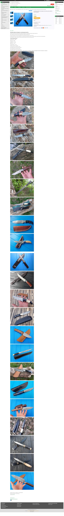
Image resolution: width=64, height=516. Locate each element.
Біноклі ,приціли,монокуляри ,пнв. (4, 11)
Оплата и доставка (50, 504)
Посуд (2, 21)
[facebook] (10, 500)
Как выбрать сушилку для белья (36, 504)
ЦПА (1, 23)
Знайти (52, 4)
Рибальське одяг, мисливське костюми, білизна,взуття (4, 17)
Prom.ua (35, 509)
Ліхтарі (2, 18)
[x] (11, 500)
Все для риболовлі (3, 15)
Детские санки (2, 504)
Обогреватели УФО (3, 507)
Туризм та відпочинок (3, 14)
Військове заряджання (3, 27)
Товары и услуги (3, 3)
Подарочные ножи (19, 506)
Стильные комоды (19, 504)
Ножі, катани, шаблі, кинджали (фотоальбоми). (4, 7)
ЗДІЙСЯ (14, 494)
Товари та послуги (13, 9)
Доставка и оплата (3, 28)
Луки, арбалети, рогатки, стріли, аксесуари (4, 9)
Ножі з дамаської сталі (26, 9)
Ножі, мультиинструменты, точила (4, 5)
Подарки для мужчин (3, 505)
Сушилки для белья (19, 505)
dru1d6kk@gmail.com (57, 13)
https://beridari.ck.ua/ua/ (58, 11)
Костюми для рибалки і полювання (3, 12)
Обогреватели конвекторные (4, 506)
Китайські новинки (3, 22)
